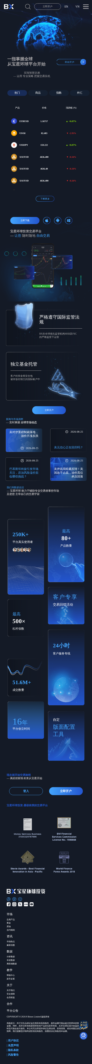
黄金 (9, 923)
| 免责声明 (13, 1045)
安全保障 (11, 994)
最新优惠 (11, 945)
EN (66, 6)
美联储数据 (12, 964)
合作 (10, 1003)
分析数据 (11, 957)
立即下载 (25, 220)
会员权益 (11, 997)
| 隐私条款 (13, 1050)
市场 (10, 914)
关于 (10, 985)
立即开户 (47, 6)
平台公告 (12, 1010)
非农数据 (11, 960)
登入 (26, 791)
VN (77, 6)
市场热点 (11, 941)
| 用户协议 (13, 1040)
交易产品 (11, 919)
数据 (10, 951)
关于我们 (11, 990)
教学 (10, 970)
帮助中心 (11, 975)
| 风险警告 (13, 1054)
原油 (9, 926)
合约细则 (11, 930)
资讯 (10, 936)
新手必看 (11, 979)
